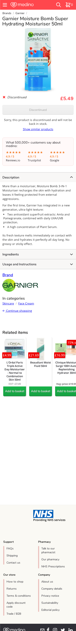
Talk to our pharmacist (48, 550)
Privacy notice (50, 596)
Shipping (12, 556)
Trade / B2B (13, 614)
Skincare (8, 303)
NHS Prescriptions (53, 566)
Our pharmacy (50, 559)
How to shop (14, 582)
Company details (51, 589)
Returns (11, 589)
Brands (6, 13)
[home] (28, 5)
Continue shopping (18, 311)
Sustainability (49, 603)
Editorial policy (50, 610)
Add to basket (14, 391)
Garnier (20, 13)
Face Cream (26, 303)
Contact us (13, 563)
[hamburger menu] (5, 5)
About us (47, 582)
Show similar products (38, 129)
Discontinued (38, 110)
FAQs (10, 548)
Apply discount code (16, 605)
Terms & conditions (18, 596)
